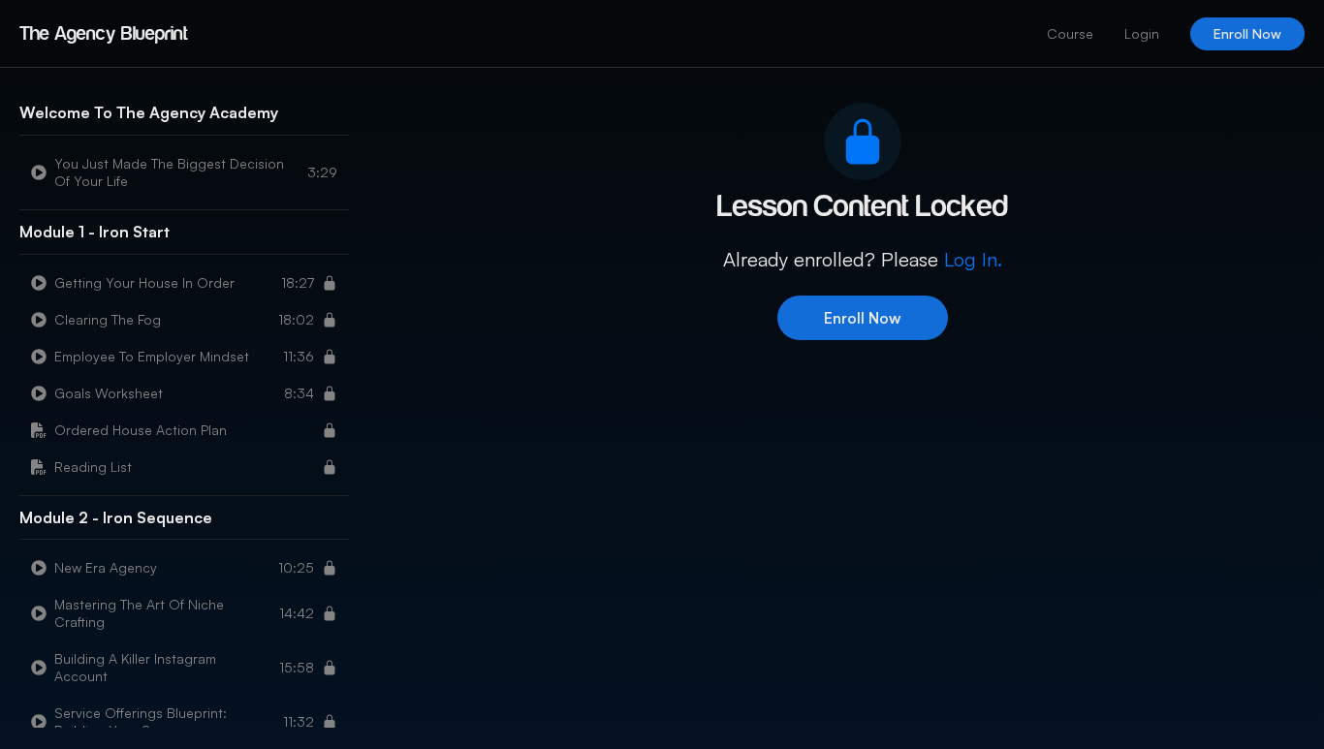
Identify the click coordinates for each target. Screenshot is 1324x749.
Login (1141, 33)
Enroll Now (1247, 33)
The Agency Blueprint (103, 34)
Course (1070, 33)
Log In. (973, 259)
